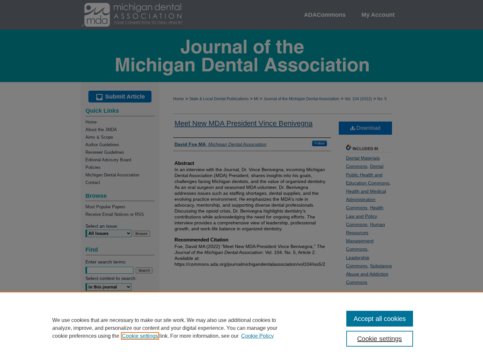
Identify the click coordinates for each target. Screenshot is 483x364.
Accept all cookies (380, 318)
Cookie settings (140, 336)
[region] (241, 328)
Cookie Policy (257, 336)
